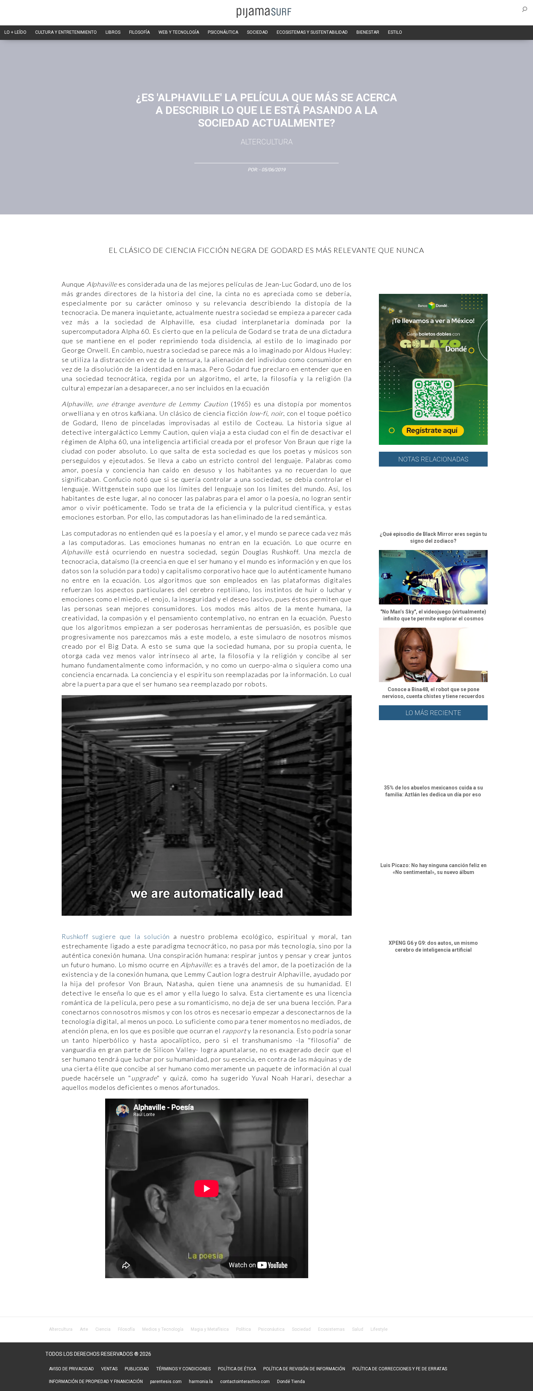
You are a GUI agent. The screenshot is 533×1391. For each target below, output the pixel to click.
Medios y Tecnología (162, 1329)
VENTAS (109, 1368)
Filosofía (126, 1329)
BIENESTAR (367, 32)
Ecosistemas (331, 1329)
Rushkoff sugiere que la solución (117, 936)
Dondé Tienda (291, 1381)
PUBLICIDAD (137, 1368)
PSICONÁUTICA (223, 32)
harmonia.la (201, 1381)
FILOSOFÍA (139, 32)
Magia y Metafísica (210, 1329)
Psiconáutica (271, 1329)
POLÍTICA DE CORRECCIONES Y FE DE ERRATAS (399, 1368)
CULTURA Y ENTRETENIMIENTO (66, 32)
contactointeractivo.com (245, 1381)
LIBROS (113, 32)
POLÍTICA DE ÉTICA (237, 1368)
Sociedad (301, 1329)
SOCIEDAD (257, 32)
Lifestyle (379, 1329)
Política (243, 1329)
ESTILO (395, 32)
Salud (357, 1329)
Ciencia (103, 1329)
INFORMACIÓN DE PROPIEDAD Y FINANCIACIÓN (96, 1381)
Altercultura (61, 1329)
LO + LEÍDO (15, 32)
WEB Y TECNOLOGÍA (178, 32)
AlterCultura (267, 142)
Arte (84, 1329)
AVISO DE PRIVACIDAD (71, 1368)
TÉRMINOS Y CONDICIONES (183, 1368)
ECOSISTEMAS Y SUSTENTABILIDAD (312, 32)
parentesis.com (166, 1381)
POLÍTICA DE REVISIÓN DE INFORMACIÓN (304, 1368)
